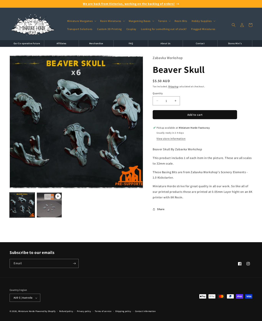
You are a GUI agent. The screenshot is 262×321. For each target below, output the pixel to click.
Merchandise (96, 43)
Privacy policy (84, 311)
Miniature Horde (26, 311)
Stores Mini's (235, 43)
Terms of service (103, 311)
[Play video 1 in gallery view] (49, 205)
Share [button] (160, 209)
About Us (166, 43)
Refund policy (66, 311)
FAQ (131, 43)
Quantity (158, 93)
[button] (81, 21)
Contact (200, 43)
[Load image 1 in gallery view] (22, 205)
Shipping (173, 86)
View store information (171, 138)
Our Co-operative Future (27, 43)
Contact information (145, 311)
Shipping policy (123, 311)
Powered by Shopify (45, 311)
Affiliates (61, 43)
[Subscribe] (74, 263)
